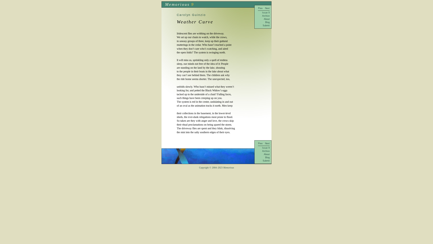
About (267, 19)
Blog (267, 22)
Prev (260, 8)
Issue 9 (266, 12)
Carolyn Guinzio (191, 15)
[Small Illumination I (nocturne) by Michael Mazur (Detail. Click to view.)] (216, 156)
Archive (266, 16)
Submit (266, 25)
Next (267, 8)
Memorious (177, 4)
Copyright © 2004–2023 (216, 167)
